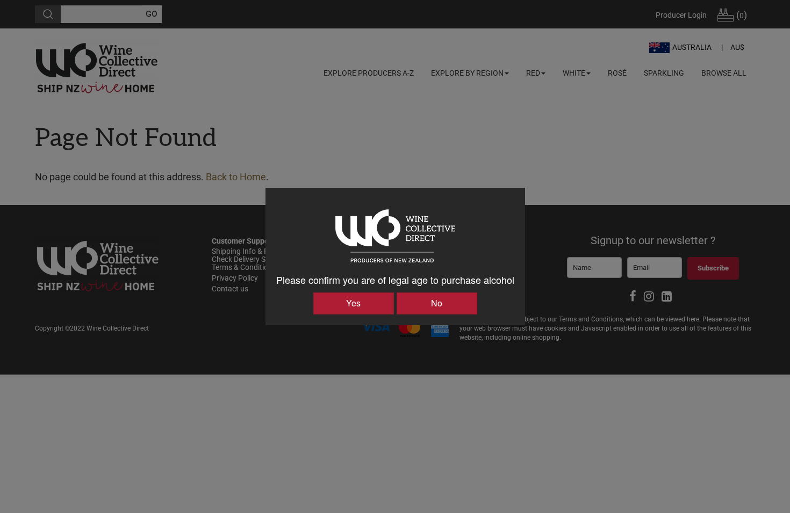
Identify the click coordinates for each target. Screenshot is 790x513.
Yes (353, 303)
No (436, 303)
